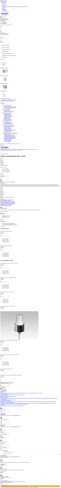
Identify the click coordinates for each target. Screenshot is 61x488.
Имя (1, 411)
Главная (5, 149)
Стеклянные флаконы (7, 140)
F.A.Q (27, 6)
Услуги (3, 8)
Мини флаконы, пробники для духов (35, 403)
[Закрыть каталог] (0, 60)
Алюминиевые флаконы (23, 149)
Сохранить (2, 478)
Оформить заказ (10, 482)
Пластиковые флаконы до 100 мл (9, 136)
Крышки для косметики (7, 113)
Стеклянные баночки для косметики (10, 107)
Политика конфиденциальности (5, 405)
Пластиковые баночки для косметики (10, 106)
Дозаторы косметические (8, 115)
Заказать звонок (3, 391)
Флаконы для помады (7, 128)
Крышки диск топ (7, 117)
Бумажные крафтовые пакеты (9, 111)
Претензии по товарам (12, 6)
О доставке (2, 226)
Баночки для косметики (4, 393)
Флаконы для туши (7, 127)
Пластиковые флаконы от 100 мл (9, 135)
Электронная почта (3, 434)
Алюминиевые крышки (10, 398)
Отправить (2, 425)
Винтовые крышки (7, 114)
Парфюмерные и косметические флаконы (10, 133)
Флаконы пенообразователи (8, 138)
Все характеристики (4, 165)
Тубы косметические (7, 129)
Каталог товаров (9, 149)
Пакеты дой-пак (6, 110)
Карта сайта (13, 405)
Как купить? (24, 6)
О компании (4, 4)
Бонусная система (5, 6)
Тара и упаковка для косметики (8, 125)
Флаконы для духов (7, 134)
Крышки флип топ (7, 118)
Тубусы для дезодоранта (8, 130)
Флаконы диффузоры (7, 141)
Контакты (3, 9)
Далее (2, 472)
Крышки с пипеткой (7, 116)
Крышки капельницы (7, 119)
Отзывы (3, 7)
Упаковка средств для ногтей (9, 126)
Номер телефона (3, 413)
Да (1, 19)
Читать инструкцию (3, 211)
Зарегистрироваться (4, 455)
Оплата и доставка (19, 6)
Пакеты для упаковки (7, 109)
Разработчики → (21, 405)
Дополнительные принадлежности (36, 401)
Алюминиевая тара (15, 149)
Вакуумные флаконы (7, 139)
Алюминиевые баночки (8, 123)
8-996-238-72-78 (4, 2)
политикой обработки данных (15, 415)
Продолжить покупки (4, 482)
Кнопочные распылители (8, 120)
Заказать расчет (3, 414)
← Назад (2, 149)
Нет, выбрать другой (5, 19)
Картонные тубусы (7, 131)
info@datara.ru (3, 3)
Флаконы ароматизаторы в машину (10, 137)
